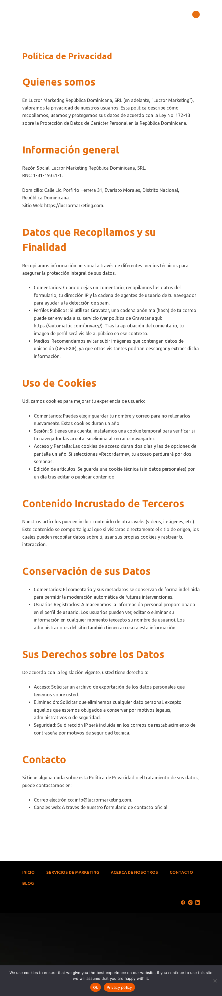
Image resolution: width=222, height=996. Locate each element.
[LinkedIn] (197, 902)
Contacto (181, 872)
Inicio (28, 872)
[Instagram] (190, 902)
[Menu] (196, 14)
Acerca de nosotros (134, 872)
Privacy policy (119, 987)
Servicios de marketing (72, 872)
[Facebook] (183, 902)
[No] (215, 981)
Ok (95, 987)
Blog (28, 883)
